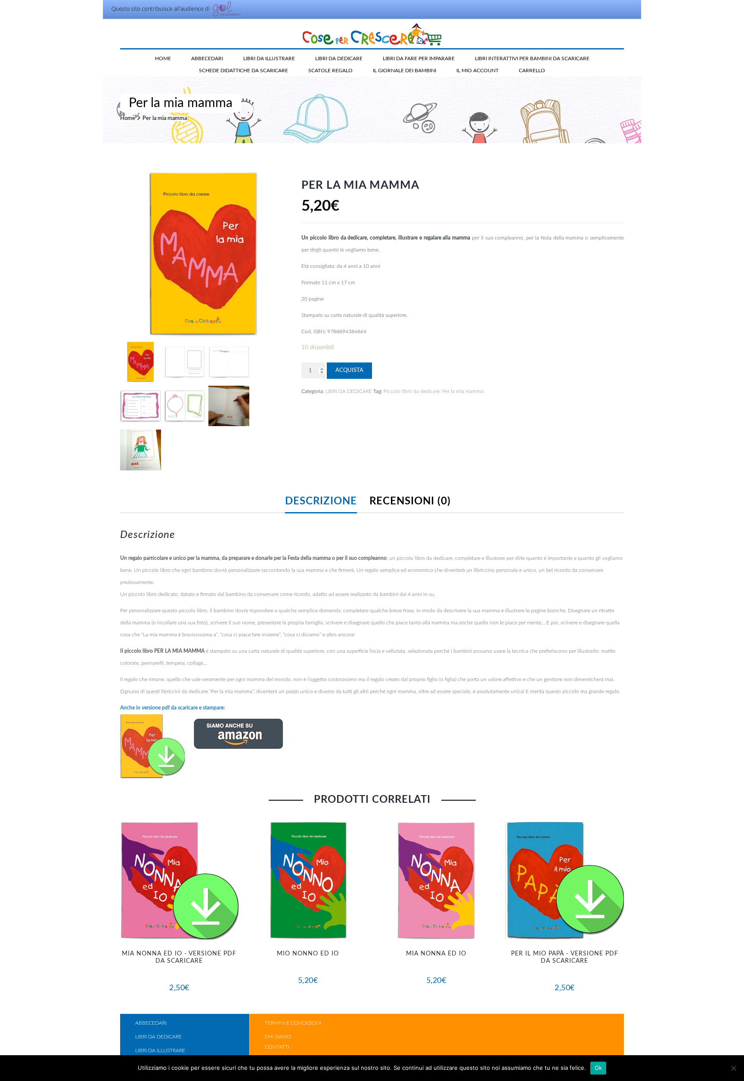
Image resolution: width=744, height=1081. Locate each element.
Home (163, 58)
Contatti (277, 1047)
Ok (598, 1067)
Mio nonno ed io (308, 954)
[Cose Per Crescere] (372, 34)
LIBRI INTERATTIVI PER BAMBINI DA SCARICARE (532, 58)
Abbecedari (151, 1023)
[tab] (326, 501)
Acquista (349, 370)
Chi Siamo (278, 1036)
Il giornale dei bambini (404, 70)
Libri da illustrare (160, 1050)
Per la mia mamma (165, 118)
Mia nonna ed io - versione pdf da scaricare (179, 957)
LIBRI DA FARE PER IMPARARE (419, 58)
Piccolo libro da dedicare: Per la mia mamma (434, 391)
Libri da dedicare (158, 1036)
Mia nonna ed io (436, 954)
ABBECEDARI (207, 58)
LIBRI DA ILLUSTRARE (269, 58)
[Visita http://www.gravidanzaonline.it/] (173, 15)
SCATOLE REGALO (330, 70)
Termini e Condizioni (293, 1023)
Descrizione (321, 501)
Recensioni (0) (410, 501)
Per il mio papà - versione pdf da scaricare (564, 957)
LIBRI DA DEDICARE (339, 58)
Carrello (532, 70)
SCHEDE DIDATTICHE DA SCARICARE (243, 70)
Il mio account (477, 70)
